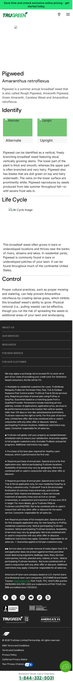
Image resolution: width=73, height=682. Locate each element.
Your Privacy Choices (13, 664)
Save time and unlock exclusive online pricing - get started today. (36, 4)
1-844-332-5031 (36, 678)
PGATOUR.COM (22, 581)
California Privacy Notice (14, 659)
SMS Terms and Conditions (15, 645)
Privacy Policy (9, 654)
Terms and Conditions (13, 650)
